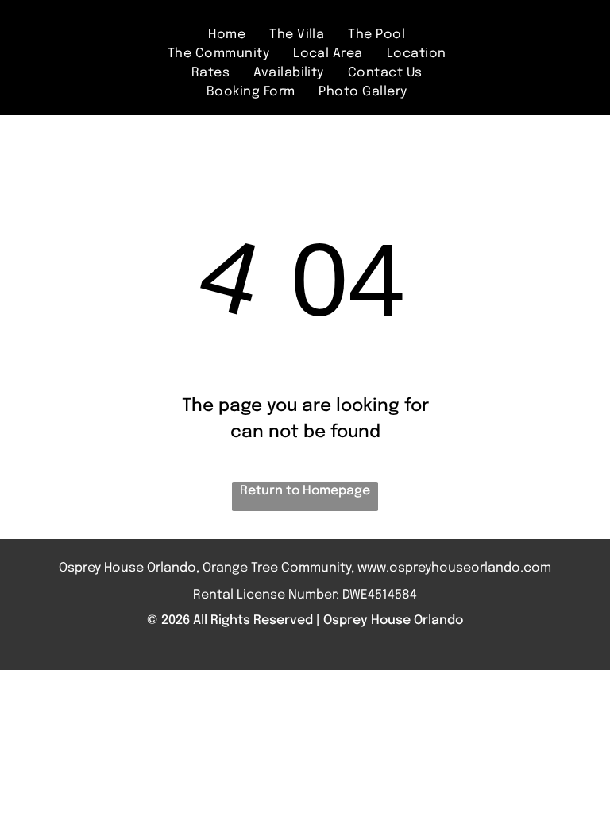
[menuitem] (226, 35)
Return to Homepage (305, 491)
